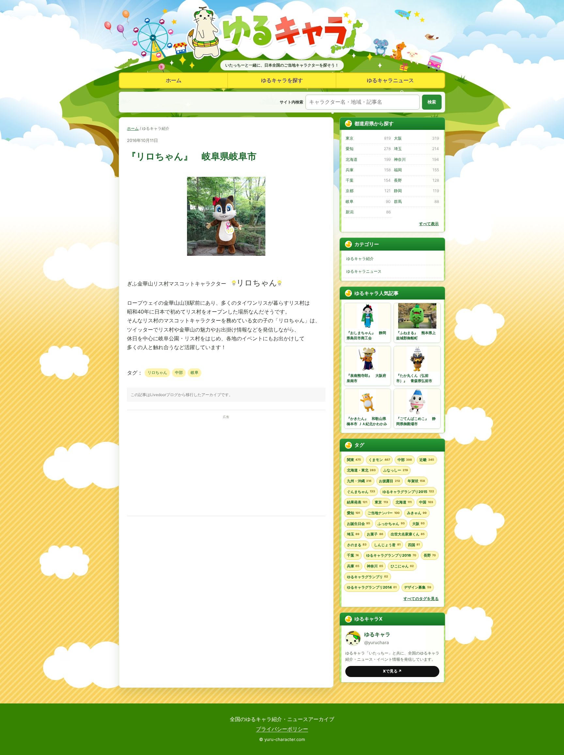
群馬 (416, 201)
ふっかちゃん (391, 523)
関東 (354, 459)
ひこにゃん (402, 566)
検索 (432, 102)
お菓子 (375, 534)
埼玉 (416, 148)
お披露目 (389, 481)
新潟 (368, 211)
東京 (368, 138)
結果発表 (357, 502)
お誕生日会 (358, 523)
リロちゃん (157, 372)
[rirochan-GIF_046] (226, 254)
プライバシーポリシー (282, 729)
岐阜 (194, 372)
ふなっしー (395, 470)
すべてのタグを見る (421, 598)
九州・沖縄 (359, 481)
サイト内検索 (291, 102)
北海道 (368, 159)
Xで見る (392, 671)
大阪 (416, 138)
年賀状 (416, 481)
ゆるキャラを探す (282, 80)
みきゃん (417, 513)
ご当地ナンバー (383, 513)
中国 (426, 502)
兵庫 (368, 169)
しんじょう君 (387, 545)
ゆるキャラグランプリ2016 (391, 555)
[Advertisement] (226, 466)
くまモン (379, 459)
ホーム (173, 80)
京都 (368, 190)
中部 (179, 372)
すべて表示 (429, 223)
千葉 (368, 180)
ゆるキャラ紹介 (360, 258)
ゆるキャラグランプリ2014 (372, 587)
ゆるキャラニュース (390, 80)
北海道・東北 (361, 470)
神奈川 (416, 159)
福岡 (416, 169)
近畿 (426, 459)
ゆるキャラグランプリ (367, 577)
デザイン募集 (417, 587)
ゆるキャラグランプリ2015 (408, 491)
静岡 (416, 190)
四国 (414, 545)
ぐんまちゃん (361, 491)
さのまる (357, 545)
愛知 (368, 148)
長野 (416, 180)
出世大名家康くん (408, 534)
